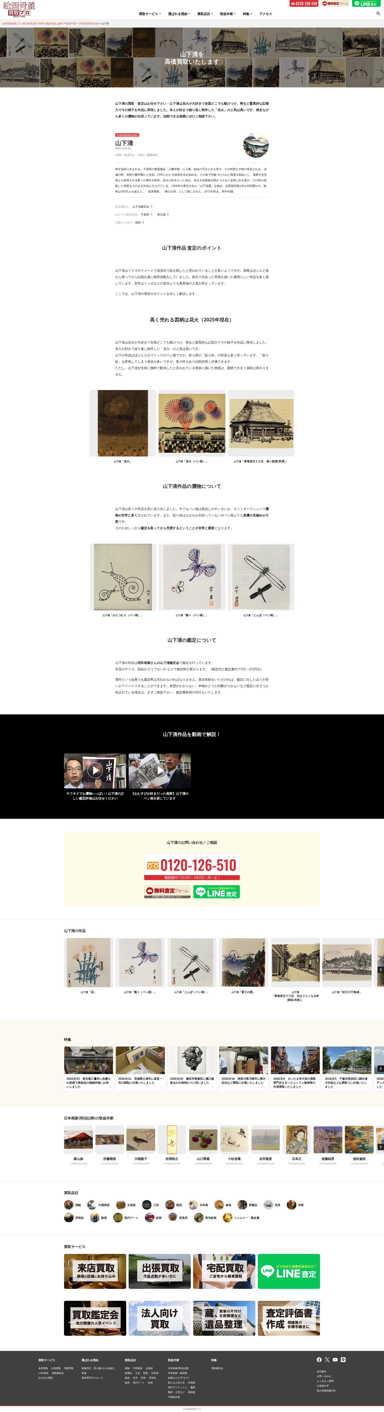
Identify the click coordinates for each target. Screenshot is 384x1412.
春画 (127, 1377)
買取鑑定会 (58, 1372)
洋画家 (191, 1382)
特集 (214, 1360)
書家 (192, 1387)
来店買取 (43, 1368)
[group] (88, 1068)
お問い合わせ (324, 1376)
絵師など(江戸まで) (178, 1377)
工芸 (137, 1372)
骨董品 (128, 1372)
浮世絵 (152, 1377)
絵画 (150, 1382)
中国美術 (137, 1368)
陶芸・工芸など (176, 1392)
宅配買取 (69, 1368)
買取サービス (46, 1360)
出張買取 (56, 1368)
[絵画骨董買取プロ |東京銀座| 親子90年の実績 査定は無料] (19, 9)
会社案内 (321, 1371)
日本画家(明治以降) (127, 135)
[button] (381, 969)
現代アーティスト (177, 1387)
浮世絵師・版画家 (177, 1372)
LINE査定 (43, 1372)
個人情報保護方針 (326, 1390)
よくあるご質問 (325, 1380)
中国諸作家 (174, 1396)
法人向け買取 (45, 1377)
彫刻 (145, 1372)
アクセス (265, 13)
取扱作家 (173, 1360)
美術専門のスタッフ (92, 1377)
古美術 (149, 1368)
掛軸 (127, 1368)
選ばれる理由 (90, 1360)
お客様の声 (323, 1385)
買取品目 (130, 1360)
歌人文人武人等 (176, 1382)
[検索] (378, 13)
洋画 (143, 1377)
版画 (127, 1382)
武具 (135, 1377)
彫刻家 (191, 1392)
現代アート (139, 1382)
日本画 (154, 1372)
